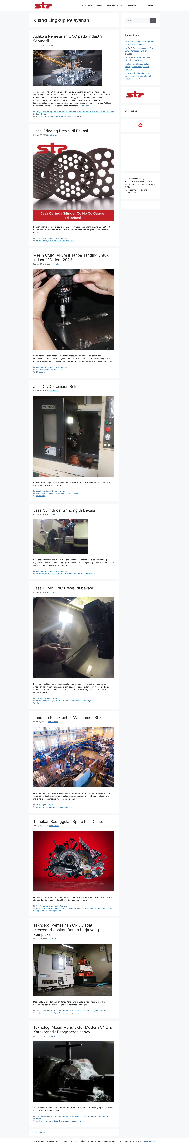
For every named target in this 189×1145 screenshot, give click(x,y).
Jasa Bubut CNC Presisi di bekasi (63, 588)
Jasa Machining (46, 112)
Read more (86, 106)
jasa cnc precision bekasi (45, 493)
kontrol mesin (45, 369)
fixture (38, 116)
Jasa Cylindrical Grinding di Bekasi (64, 510)
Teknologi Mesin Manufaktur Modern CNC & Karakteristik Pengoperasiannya (72, 1029)
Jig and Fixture (70, 112)
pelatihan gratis (87, 701)
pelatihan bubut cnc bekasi (71, 701)
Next (41, 1132)
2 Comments (40, 372)
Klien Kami (132, 5)
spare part (79, 116)
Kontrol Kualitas (41, 367)
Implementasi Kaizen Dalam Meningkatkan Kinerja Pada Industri (137, 67)
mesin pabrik (40, 908)
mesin (53, 369)
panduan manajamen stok (58, 807)
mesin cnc (70, 116)
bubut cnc (45, 701)
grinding (44, 241)
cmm (37, 369)
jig (54, 116)
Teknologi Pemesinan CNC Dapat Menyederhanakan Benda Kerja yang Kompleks (66, 930)
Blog (142, 5)
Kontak (151, 5)
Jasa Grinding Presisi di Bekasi (60, 131)
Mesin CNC (81, 112)
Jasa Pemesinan (59, 112)
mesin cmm (60, 369)
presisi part (69, 241)
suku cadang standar (53, 911)
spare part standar (75, 908)
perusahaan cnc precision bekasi (67, 493)
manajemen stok (42, 807)
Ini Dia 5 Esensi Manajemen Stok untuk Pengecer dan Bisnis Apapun (139, 51)
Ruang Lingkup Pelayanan (57, 238)
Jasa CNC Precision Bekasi (57, 386)
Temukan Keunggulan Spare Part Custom (70, 821)
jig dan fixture (61, 116)
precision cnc (103, 112)
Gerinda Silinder (41, 238)
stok (70, 807)
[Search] (153, 20)
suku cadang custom (101, 908)
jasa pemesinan (47, 116)
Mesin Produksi (92, 112)
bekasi (38, 241)
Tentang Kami (86, 5)
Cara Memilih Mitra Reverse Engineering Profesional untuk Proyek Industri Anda (138, 76)
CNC (37, 112)
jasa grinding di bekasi (56, 241)
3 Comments (40, 496)
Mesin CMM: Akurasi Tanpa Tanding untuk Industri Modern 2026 (70, 257)
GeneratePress (149, 1141)
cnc (51, 701)
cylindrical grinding (48, 573)
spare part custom (61, 908)
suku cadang (88, 908)
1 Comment (40, 703)
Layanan (99, 5)
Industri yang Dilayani (115, 5)
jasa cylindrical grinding (71, 573)
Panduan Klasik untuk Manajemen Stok (68, 717)
